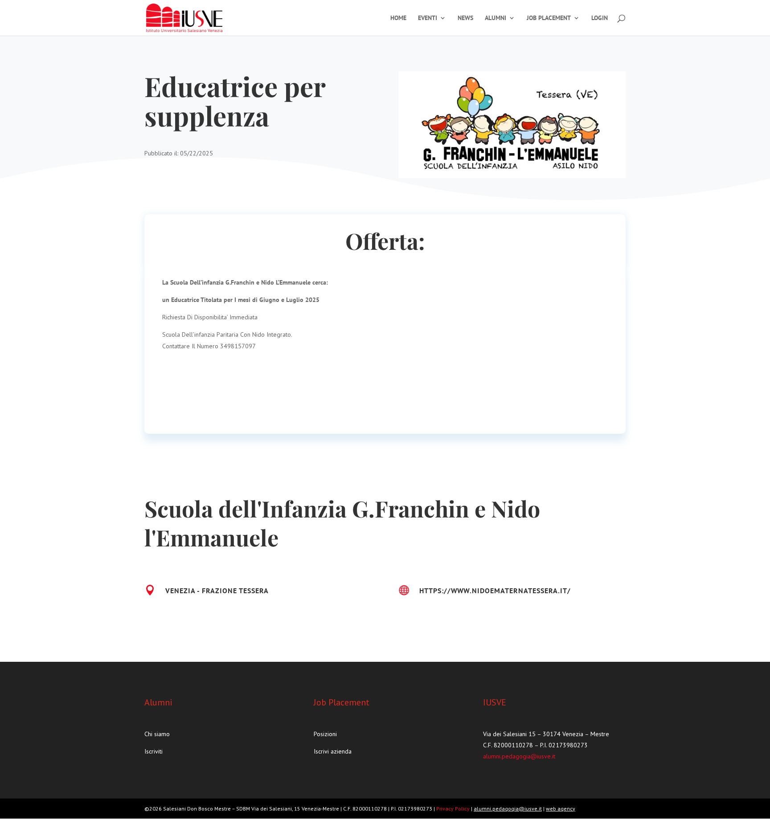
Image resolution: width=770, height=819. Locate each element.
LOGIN (599, 18)
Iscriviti (153, 751)
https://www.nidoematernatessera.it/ (495, 590)
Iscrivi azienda (333, 751)
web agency (560, 808)
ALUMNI (495, 18)
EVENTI (427, 18)
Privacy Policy (453, 808)
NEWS (465, 18)
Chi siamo (157, 734)
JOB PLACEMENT (549, 18)
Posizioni (325, 734)
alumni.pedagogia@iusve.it (519, 756)
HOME (398, 18)
